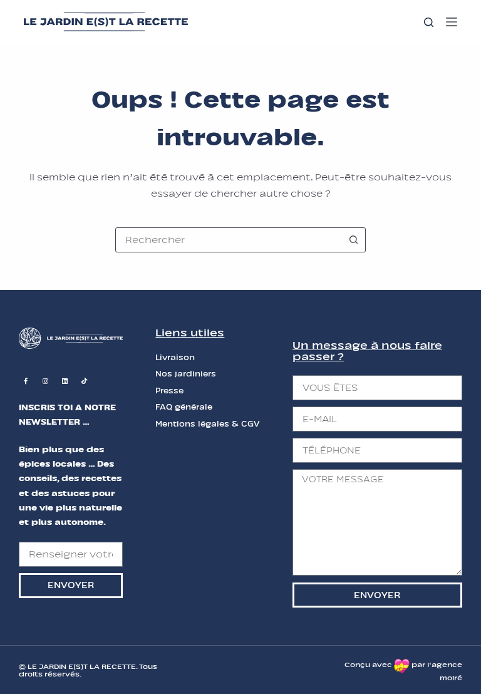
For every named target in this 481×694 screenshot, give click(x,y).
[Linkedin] (64, 381)
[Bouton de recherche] (353, 240)
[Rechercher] (428, 22)
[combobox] (228, 239)
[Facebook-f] (26, 381)
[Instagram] (45, 381)
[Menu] (451, 22)
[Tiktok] (84, 381)
